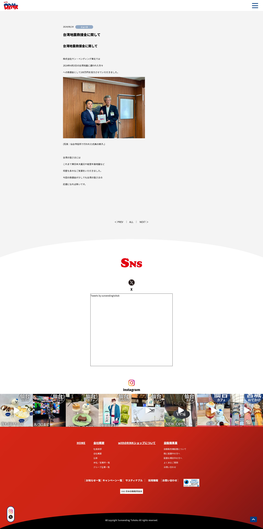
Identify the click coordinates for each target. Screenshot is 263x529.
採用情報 (153, 480)
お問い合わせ (170, 467)
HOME (81, 443)
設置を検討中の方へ (173, 458)
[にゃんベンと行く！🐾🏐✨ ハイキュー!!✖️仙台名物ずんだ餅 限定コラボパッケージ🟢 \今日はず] (115, 410)
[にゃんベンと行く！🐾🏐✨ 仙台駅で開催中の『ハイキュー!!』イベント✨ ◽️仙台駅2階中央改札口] (148, 410)
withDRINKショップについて (137, 443)
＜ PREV (119, 222)
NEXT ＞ (144, 222)
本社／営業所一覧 (101, 462)
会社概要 (98, 443)
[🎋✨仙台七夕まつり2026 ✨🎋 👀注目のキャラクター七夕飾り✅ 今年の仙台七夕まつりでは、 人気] (246, 410)
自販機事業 (170, 443)
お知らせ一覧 (93, 480)
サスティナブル (134, 480)
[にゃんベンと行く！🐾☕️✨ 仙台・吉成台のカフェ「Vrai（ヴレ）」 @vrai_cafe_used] (82, 410)
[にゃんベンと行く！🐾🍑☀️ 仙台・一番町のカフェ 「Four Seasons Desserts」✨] (213, 410)
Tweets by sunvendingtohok (105, 295)
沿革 (95, 458)
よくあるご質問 (171, 462)
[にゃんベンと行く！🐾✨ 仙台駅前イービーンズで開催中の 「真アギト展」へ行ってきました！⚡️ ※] (49, 410)
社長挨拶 (97, 449)
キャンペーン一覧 (112, 480)
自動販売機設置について (175, 449)
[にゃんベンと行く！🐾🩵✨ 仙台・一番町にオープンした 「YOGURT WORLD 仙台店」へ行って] (16, 410)
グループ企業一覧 (101, 467)
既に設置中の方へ (172, 453)
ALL (131, 222)
